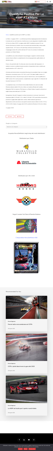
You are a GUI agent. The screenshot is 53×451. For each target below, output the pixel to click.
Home (7, 34)
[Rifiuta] (51, 447)
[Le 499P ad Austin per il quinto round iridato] (26, 396)
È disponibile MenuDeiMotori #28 (26, 238)
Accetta (20, 448)
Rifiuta (25, 448)
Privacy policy (32, 448)
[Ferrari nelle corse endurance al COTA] (26, 314)
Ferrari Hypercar (26, 10)
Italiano (38, 1)
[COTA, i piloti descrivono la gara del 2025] (26, 354)
